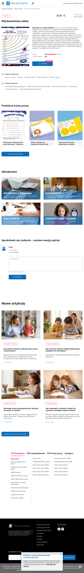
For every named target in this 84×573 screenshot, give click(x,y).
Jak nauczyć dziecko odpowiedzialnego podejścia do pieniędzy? (63, 350)
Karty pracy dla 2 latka (41, 465)
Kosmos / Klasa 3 (42, 77)
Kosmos (6, 16)
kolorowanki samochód (59, 86)
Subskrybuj (69, 557)
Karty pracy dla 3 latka (41, 468)
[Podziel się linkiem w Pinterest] (60, 15)
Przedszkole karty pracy (41, 462)
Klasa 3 (7, 77)
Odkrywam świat (30, 77)
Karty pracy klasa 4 (61, 475)
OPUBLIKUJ (17, 277)
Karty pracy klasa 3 (61, 471)
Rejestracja (78, 3)
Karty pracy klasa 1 (61, 465)
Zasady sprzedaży (42, 542)
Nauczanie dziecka (10, 344)
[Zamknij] (80, 566)
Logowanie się (68, 3)
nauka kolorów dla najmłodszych (15, 86)
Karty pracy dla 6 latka (62, 458)
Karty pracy (37, 458)
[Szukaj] (33, 3)
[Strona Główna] (17, 3)
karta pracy (60, 28)
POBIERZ (44, 64)
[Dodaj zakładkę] (64, 15)
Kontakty (39, 539)
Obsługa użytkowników (44, 530)
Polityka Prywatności (43, 524)
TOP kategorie (18, 453)
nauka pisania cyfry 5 (11, 89)
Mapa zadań (40, 545)
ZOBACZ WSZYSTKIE (15, 154)
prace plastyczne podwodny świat (30, 89)
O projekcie (40, 533)
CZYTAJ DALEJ (8, 362)
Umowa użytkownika (43, 527)
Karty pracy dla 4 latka (41, 471)
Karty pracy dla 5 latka (41, 475)
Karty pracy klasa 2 (61, 468)
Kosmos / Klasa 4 (54, 77)
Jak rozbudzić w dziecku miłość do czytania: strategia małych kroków (61, 409)
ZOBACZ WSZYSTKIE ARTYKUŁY (15, 434)
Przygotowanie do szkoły (63, 462)
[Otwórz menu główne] (3, 3)
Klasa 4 (13, 77)
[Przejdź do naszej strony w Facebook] (59, 529)
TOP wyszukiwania (36, 453)
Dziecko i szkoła (10, 403)
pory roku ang (73, 86)
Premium (40, 536)
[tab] (18, 454)
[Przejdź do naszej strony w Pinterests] (62, 529)
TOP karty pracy (55, 453)
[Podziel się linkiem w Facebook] (57, 15)
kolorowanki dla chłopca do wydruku (38, 86)
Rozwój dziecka (51, 403)
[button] (3, 128)
